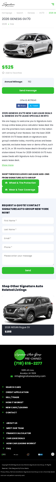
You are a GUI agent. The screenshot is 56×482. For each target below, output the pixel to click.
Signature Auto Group (37, 465)
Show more (8, 165)
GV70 (41, 13)
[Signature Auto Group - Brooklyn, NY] (8, 4)
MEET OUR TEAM (15, 428)
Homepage (7, 13)
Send (28, 270)
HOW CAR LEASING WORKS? (21, 443)
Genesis (31, 13)
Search (20, 13)
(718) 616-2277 (28, 363)
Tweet (35, 105)
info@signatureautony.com (30, 376)
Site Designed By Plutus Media (19, 468)
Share (23, 105)
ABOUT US (11, 423)
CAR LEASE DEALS (15, 438)
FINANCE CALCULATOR (18, 433)
